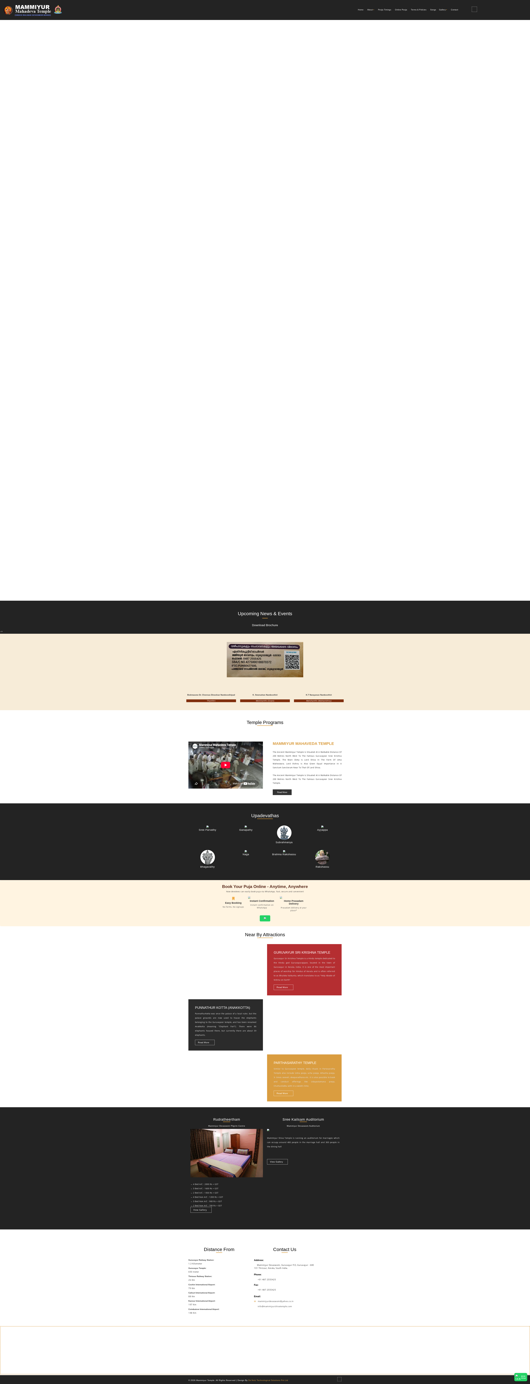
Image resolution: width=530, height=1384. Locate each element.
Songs (433, 10)
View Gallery (200, 1209)
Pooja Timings (384, 10)
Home (360, 10)
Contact (454, 10)
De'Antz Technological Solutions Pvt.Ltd (268, 1380)
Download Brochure (265, 625)
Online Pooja (401, 10)
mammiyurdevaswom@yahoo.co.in (276, 1301)
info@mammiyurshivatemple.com (275, 1306)
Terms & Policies (418, 10)
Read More (282, 792)
